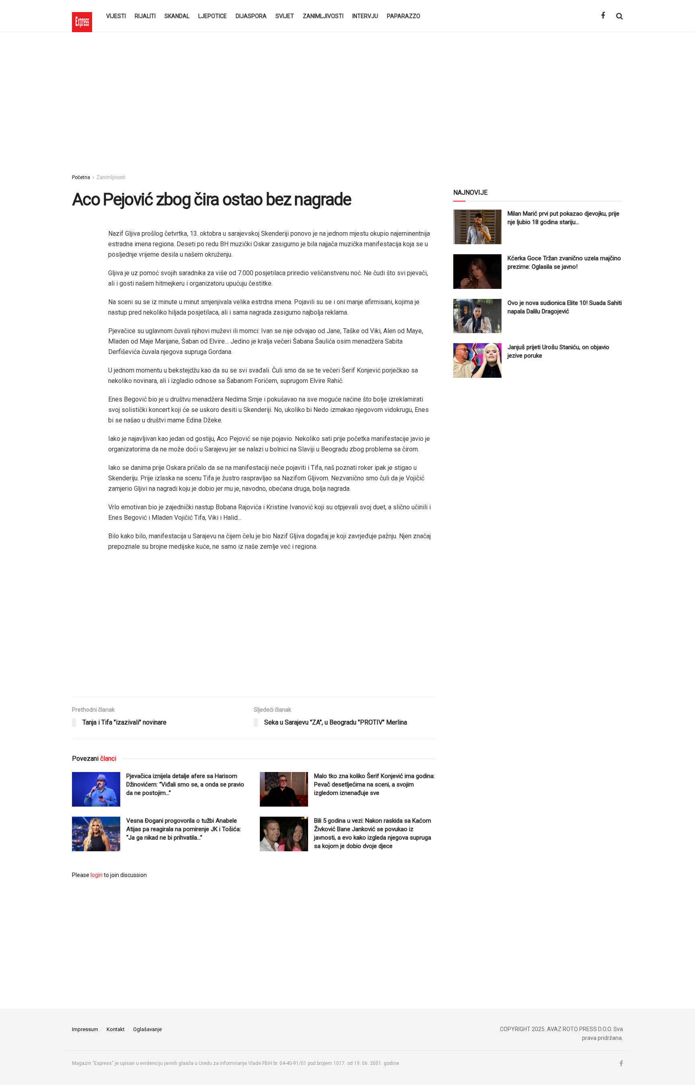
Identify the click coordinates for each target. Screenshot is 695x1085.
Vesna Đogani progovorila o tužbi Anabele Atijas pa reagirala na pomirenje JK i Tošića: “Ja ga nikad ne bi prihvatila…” (183, 829)
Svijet (285, 16)
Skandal (176, 16)
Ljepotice (212, 16)
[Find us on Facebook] (603, 16)
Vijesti (116, 16)
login (96, 875)
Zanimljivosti (323, 16)
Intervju (365, 16)
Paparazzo (403, 16)
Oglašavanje (147, 1029)
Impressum (85, 1029)
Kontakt (116, 1029)
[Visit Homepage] (82, 16)
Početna (81, 177)
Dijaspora (251, 16)
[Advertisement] (347, 100)
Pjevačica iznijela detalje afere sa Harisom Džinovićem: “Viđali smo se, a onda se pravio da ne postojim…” (185, 784)
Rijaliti (145, 16)
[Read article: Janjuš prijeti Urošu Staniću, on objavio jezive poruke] (477, 360)
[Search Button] (619, 16)
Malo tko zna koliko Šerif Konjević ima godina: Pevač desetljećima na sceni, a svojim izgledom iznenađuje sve (374, 784)
